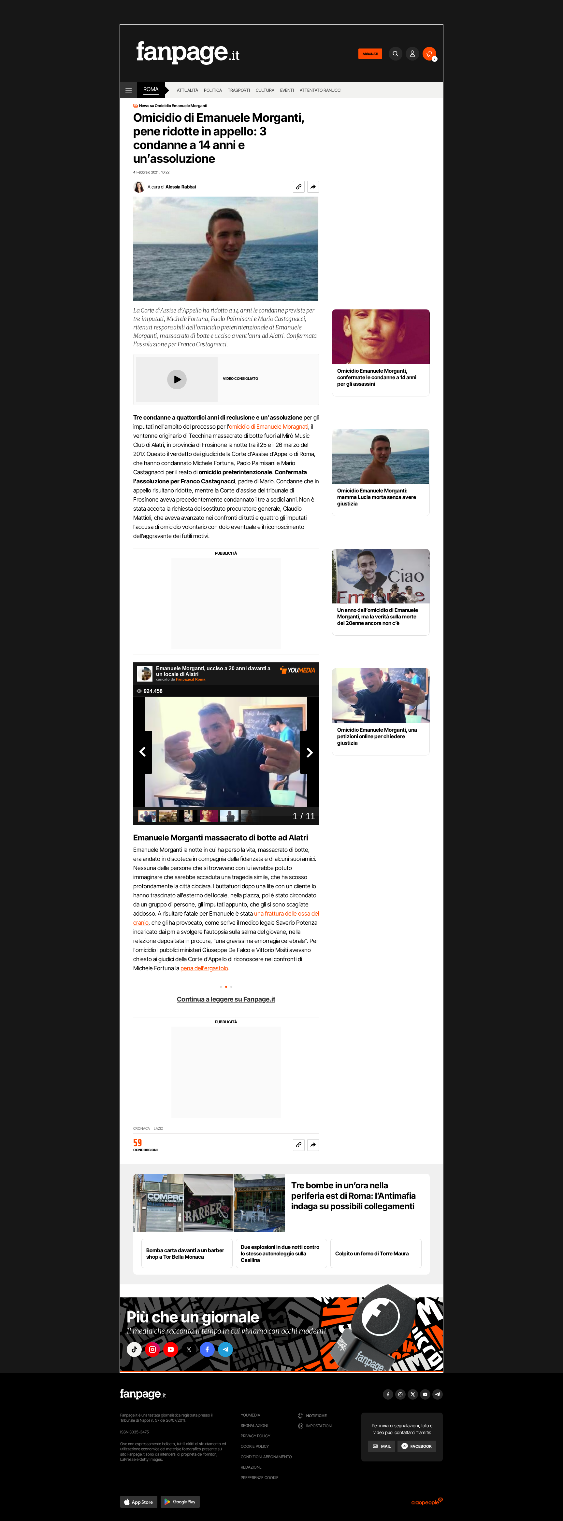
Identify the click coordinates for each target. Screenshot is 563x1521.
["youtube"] (170, 1349)
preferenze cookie (260, 1477)
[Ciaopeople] (427, 1503)
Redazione (251, 1467)
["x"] (188, 1349)
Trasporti (239, 90)
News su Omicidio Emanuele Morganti (173, 106)
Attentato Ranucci (320, 90)
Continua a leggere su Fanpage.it (226, 999)
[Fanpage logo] (179, 53)
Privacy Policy (255, 1435)
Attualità (187, 90)
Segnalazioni (254, 1425)
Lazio (158, 1128)
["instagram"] (152, 1349)
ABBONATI (370, 54)
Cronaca (141, 1128)
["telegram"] (225, 1349)
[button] (313, 187)
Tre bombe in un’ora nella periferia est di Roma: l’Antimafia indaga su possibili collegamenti (353, 1195)
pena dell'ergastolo (204, 968)
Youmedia (250, 1415)
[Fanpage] (143, 1394)
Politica (213, 90)
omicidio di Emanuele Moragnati (268, 426)
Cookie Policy (255, 1446)
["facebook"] (207, 1349)
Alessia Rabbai (181, 186)
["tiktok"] (134, 1349)
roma (151, 89)
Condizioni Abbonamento (266, 1456)
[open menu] (128, 90)
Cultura (265, 90)
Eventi (287, 90)
